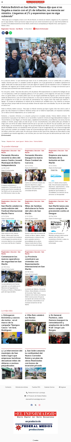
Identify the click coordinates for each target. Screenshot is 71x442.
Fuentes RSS (36, 387)
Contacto (8, 387)
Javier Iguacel (20, 141)
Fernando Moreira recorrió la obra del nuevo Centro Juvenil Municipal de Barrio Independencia (11, 160)
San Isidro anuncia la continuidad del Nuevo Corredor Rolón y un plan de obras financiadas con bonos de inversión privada (35, 358)
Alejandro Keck (11, 141)
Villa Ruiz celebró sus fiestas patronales (34, 317)
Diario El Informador (42, 29)
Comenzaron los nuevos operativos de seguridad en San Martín (11, 260)
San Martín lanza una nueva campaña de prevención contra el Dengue (59, 210)
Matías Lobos (29, 141)
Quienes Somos (49, 387)
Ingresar (63, 387)
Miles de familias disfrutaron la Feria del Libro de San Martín (34, 210)
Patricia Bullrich (38, 141)
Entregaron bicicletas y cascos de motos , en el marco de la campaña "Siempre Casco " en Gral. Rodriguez (10, 322)
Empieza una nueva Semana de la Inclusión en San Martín (58, 159)
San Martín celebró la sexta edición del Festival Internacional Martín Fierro (11, 210)
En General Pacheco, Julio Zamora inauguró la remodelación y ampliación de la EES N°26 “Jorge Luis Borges (59, 322)
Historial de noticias (21, 387)
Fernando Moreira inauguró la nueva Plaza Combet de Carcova (34, 159)
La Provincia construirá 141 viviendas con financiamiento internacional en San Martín (35, 262)
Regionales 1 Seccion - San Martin (12, 29)
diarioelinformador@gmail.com (35, 399)
